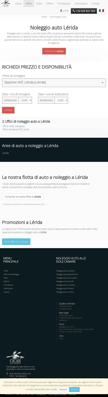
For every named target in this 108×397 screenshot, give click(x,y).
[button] (102, 9)
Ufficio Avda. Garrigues (13, 126)
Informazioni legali (66, 315)
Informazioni (81, 3)
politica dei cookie (48, 389)
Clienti (65, 10)
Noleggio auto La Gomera (65, 285)
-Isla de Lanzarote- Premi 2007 (70, 331)
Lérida (5, 153)
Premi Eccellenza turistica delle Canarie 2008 (76, 329)
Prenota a (54, 51)
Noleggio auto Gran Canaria (66, 278)
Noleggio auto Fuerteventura (67, 274)
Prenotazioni (64, 3)
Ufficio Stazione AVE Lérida (15, 129)
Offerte (49, 3)
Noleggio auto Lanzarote (65, 271)
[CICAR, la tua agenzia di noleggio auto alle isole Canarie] (7, 3)
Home (18, 3)
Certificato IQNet (65, 309)
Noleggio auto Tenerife (64, 281)
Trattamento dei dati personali (70, 318)
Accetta (74, 389)
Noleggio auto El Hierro (65, 288)
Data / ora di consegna (16, 94)
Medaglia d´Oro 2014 (67, 327)
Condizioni (63, 320)
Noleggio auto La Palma (65, 292)
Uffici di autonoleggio (11, 274)
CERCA (8, 110)
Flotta (39, 3)
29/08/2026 (10, 100)
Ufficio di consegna (13, 76)
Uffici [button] (28, 3)
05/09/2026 (46, 100)
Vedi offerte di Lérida (16, 241)
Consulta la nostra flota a (22, 196)
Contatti (95, 3)
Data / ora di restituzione (53, 94)
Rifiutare (63, 389)
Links (61, 338)
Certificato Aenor (65, 306)
